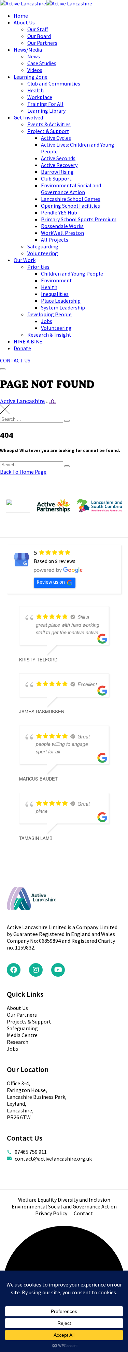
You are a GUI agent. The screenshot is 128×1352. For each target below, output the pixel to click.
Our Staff (37, 29)
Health (35, 90)
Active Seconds (58, 158)
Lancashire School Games (70, 198)
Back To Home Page (23, 471)
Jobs (46, 321)
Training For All (45, 103)
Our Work (24, 260)
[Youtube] (58, 970)
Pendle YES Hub (59, 212)
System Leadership (63, 307)
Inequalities (55, 293)
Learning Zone (30, 76)
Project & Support (48, 131)
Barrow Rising (57, 171)
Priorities (38, 266)
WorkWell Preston (62, 232)
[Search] (67, 421)
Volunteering (42, 253)
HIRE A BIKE (28, 341)
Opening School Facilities (70, 205)
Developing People (49, 314)
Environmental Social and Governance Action (71, 188)
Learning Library (46, 110)
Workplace (39, 97)
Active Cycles (56, 137)
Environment (56, 280)
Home (21, 15)
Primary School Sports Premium (78, 219)
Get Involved (28, 117)
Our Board (39, 36)
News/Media (28, 49)
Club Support (56, 178)
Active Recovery (59, 165)
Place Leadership (61, 300)
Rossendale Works (62, 226)
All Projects (54, 239)
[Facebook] (13, 970)
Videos (34, 70)
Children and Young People (72, 273)
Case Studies (41, 63)
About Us (24, 22)
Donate (22, 348)
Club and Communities (53, 83)
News (33, 56)
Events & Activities (49, 124)
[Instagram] (36, 970)
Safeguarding (42, 246)
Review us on (51, 582)
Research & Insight (49, 334)
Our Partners (42, 42)
